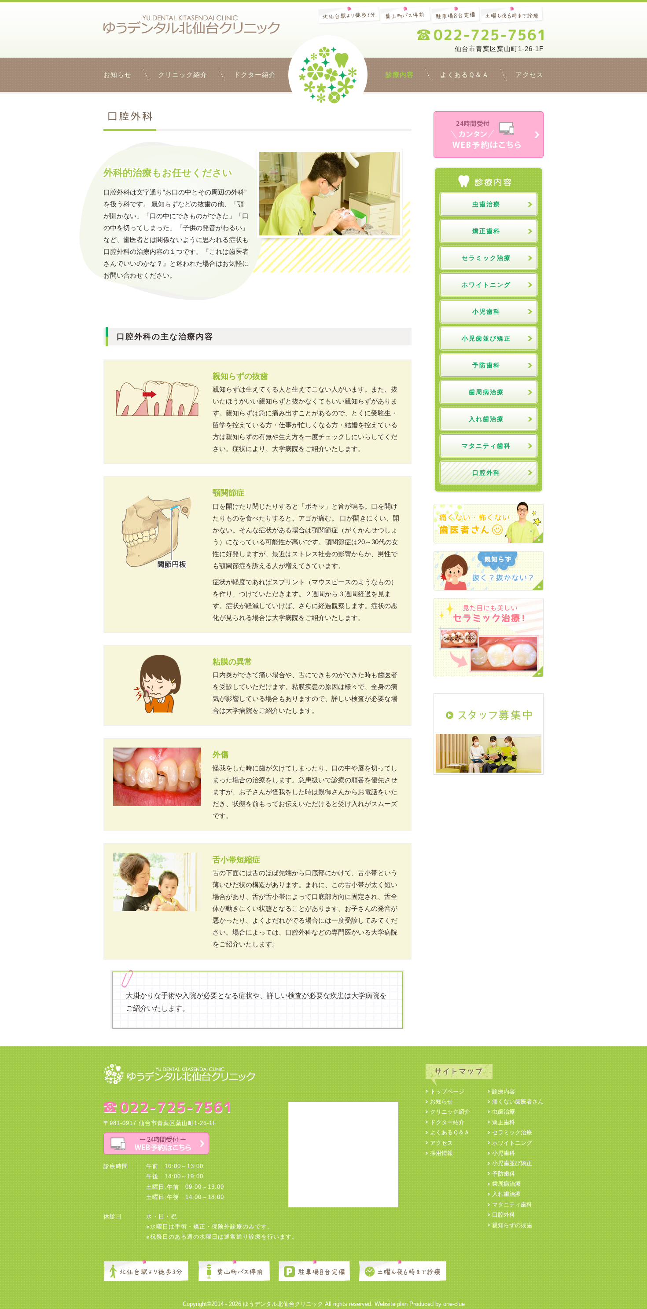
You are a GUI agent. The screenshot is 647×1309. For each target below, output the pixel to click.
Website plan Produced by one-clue (420, 1304)
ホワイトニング (486, 284)
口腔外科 (486, 472)
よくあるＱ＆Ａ (464, 74)
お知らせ (117, 74)
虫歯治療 (486, 204)
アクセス (529, 74)
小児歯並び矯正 (486, 338)
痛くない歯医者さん (518, 1101)
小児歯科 (486, 311)
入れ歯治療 (486, 418)
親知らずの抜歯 (512, 1225)
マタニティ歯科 (486, 445)
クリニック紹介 (182, 74)
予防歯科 (486, 365)
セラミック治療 (486, 257)
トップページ (328, 74)
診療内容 (400, 74)
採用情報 (441, 1153)
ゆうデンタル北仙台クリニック (283, 1304)
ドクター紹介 (255, 74)
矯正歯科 (486, 231)
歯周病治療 (486, 392)
